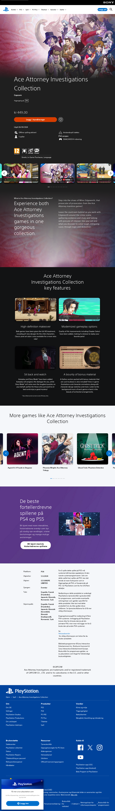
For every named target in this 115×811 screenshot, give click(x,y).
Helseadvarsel (46, 755)
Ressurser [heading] (45, 740)
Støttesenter (10, 744)
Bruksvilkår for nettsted (66, 803)
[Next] (111, 173)
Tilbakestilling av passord (15, 758)
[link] (57, 453)
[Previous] (4, 173)
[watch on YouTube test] (67, 179)
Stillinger (9, 711)
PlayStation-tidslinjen (14, 725)
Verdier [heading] (79, 704)
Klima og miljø (81, 707)
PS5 (20, 10)
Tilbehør (44, 10)
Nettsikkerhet (81, 714)
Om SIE (8, 707)
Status (8, 751)
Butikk (13, 10)
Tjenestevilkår (46, 744)
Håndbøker (10, 765)
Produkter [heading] (46, 704)
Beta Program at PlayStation (87, 771)
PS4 (42, 711)
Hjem (8, 697)
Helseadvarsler (64, 633)
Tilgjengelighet (82, 711)
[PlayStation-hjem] (6, 9)
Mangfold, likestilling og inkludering (89, 718)
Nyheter (53, 10)
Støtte (62, 10)
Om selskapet (11, 721)
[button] (57, 173)
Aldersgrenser (46, 751)
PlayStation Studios (13, 714)
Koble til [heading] (80, 740)
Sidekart (75, 804)
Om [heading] (7, 704)
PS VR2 (43, 714)
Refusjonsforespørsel (14, 762)
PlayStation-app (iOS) (84, 764)
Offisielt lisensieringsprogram (52, 762)
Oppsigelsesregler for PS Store (52, 748)
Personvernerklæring (52, 804)
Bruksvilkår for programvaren (103, 803)
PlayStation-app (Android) (86, 768)
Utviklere (44, 758)
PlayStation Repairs (13, 755)
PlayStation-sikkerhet (14, 748)
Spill (27, 10)
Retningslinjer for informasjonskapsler (88, 803)
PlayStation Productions (15, 718)
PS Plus (34, 10)
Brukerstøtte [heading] (12, 740)
